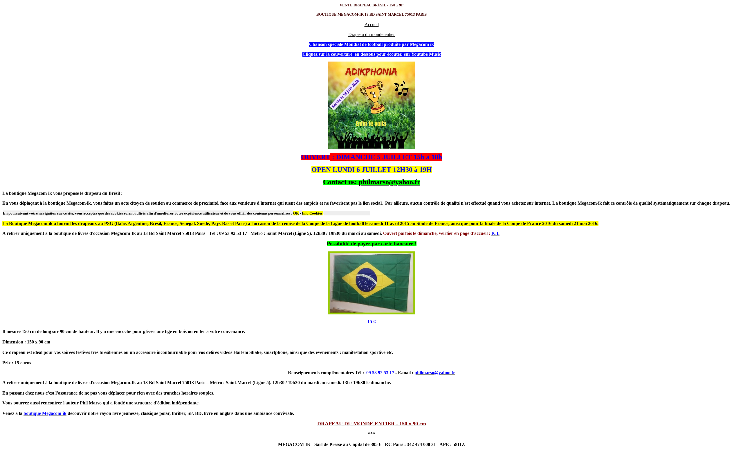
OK (296, 213)
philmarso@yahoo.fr (389, 182)
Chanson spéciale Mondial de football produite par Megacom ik (371, 44)
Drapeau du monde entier (371, 34)
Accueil (372, 24)
